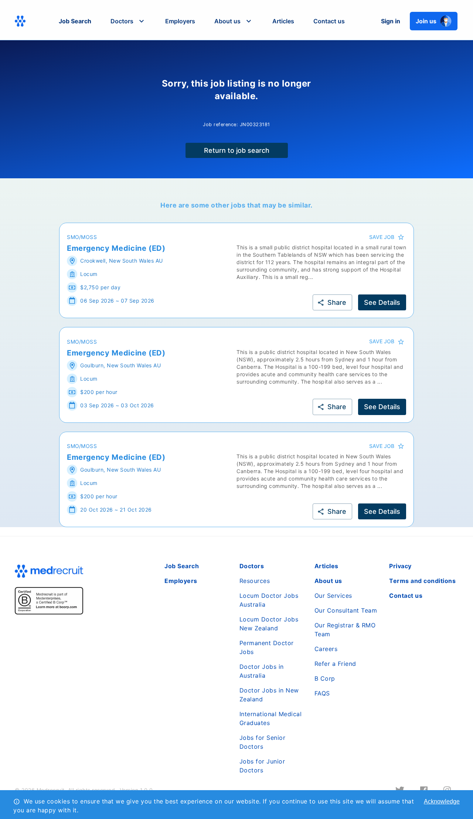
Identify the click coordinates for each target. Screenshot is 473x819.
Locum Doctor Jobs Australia (269, 600)
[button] (128, 21)
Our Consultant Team (345, 610)
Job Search (75, 21)
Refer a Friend (335, 663)
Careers (326, 649)
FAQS (322, 693)
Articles (283, 21)
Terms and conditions (422, 580)
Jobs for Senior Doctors (262, 742)
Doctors (251, 566)
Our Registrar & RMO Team (345, 629)
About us (328, 580)
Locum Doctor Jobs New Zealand (269, 624)
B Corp (324, 678)
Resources (254, 580)
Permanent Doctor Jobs (266, 647)
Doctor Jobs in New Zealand (269, 695)
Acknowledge (442, 801)
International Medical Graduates (270, 718)
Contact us (329, 21)
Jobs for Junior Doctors (262, 766)
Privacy (400, 566)
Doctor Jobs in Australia (261, 671)
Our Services (333, 595)
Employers (180, 21)
